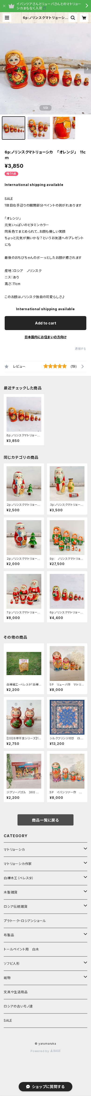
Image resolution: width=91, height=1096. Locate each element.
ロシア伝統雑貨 (16, 906)
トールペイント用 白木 (21, 949)
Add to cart (45, 323)
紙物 (7, 978)
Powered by (40, 1051)
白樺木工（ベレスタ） (19, 878)
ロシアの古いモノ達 (18, 1006)
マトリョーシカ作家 (18, 864)
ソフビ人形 (12, 963)
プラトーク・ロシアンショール (25, 921)
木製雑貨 (11, 892)
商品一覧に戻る (45, 820)
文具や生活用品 (16, 992)
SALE (8, 1020)
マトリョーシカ (14, 849)
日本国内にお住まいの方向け (45, 337)
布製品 (9, 935)
